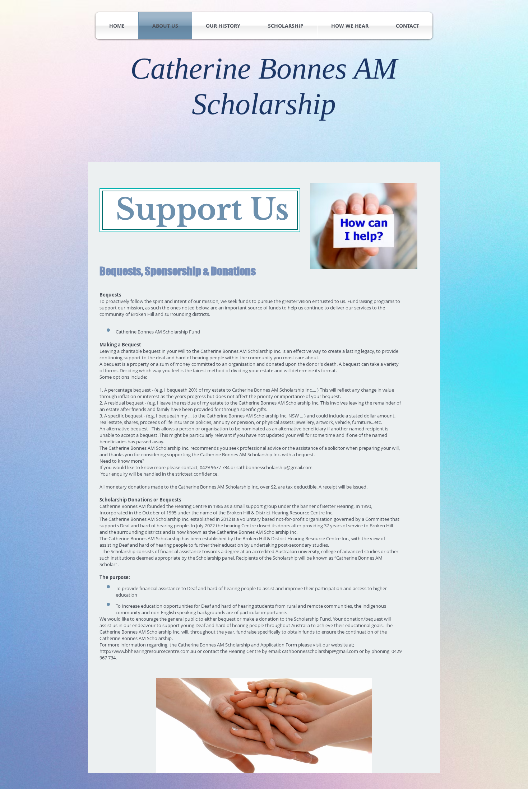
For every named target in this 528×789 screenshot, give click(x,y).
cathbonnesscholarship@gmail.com (274, 467)
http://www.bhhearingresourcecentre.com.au (147, 651)
